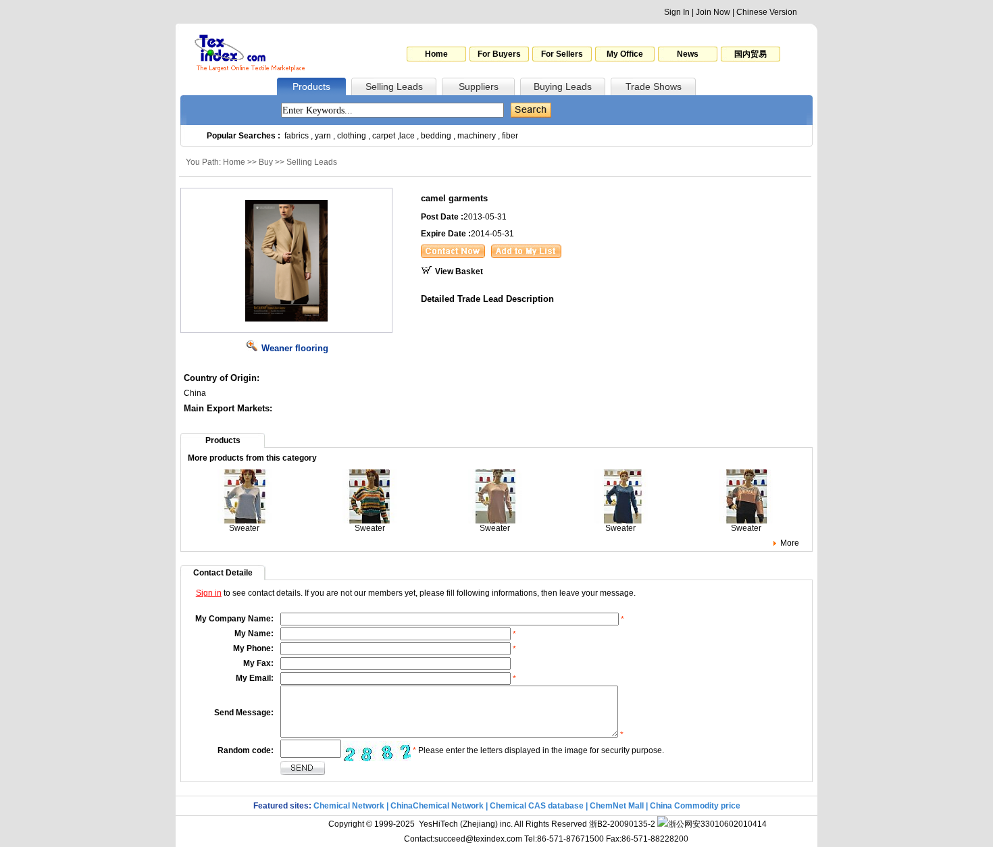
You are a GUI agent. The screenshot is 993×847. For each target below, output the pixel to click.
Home (436, 54)
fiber (510, 135)
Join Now (713, 12)
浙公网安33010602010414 (717, 824)
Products (311, 86)
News (687, 54)
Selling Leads (394, 86)
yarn (323, 135)
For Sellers (562, 54)
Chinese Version (766, 12)
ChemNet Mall (617, 806)
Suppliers (479, 86)
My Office (625, 54)
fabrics (296, 135)
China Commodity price (695, 806)
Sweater (244, 528)
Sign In (677, 12)
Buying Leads (563, 86)
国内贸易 (750, 54)
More (789, 543)
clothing (351, 135)
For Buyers (499, 54)
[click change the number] (377, 751)
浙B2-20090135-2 (622, 824)
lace (407, 135)
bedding (436, 135)
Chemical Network (349, 806)
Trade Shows (654, 86)
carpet (383, 135)
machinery (476, 135)
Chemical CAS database (537, 806)
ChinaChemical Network (437, 806)
